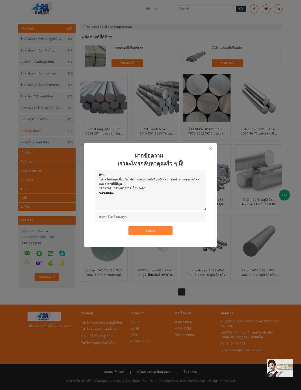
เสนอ (150, 231)
